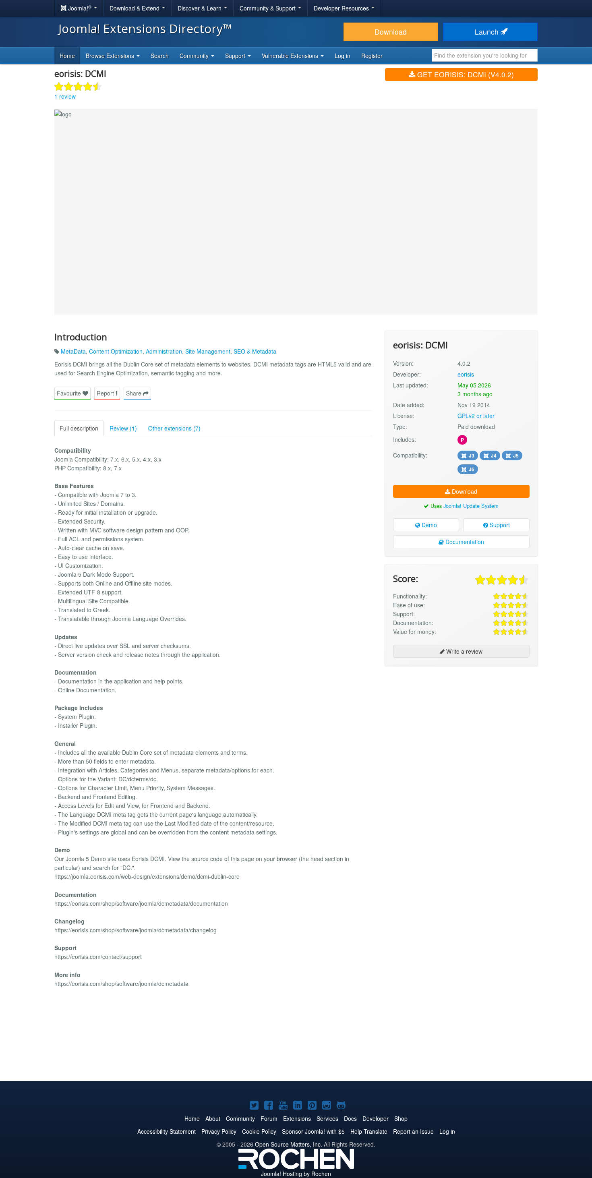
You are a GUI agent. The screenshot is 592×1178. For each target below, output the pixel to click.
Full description (79, 428)
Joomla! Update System (471, 505)
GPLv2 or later (476, 416)
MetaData (73, 351)
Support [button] (236, 56)
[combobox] (485, 55)
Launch (488, 32)
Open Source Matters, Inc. (288, 1144)
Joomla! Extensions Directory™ (145, 28)
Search (160, 56)
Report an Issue (413, 1131)
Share (134, 393)
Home (67, 56)
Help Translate (368, 1131)
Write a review (463, 651)
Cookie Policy (259, 1131)
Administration (164, 351)
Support (499, 525)
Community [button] (195, 56)
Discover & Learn (200, 8)
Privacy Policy (218, 1131)
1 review (65, 96)
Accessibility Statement (166, 1131)
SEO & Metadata (255, 351)
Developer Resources (342, 8)
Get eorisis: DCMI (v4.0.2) (464, 74)
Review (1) (123, 428)
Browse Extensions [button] (111, 56)
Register (372, 56)
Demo (428, 525)
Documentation (464, 542)
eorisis (465, 374)
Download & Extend (135, 8)
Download (391, 32)
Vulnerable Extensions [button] (291, 56)
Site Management (207, 351)
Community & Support (268, 8)
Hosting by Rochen (296, 1174)
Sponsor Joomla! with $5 (313, 1131)
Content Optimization (116, 351)
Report (106, 393)
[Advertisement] (461, 724)
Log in (342, 56)
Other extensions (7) (174, 428)
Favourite (70, 393)
